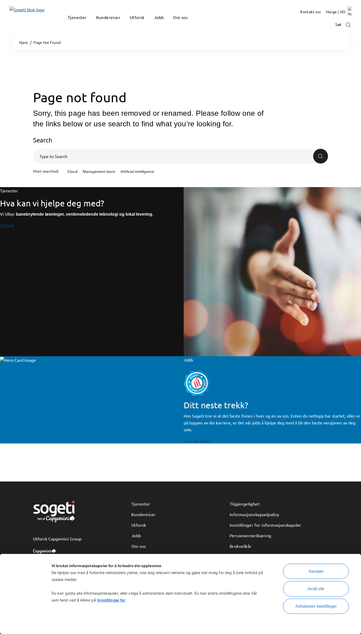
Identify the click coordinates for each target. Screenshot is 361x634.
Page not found (79, 97)
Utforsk (7, 225)
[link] (19, 17)
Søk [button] (339, 24)
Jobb (136, 535)
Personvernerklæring (250, 535)
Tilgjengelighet (245, 503)
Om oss (138, 546)
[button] (70, 25)
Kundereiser (143, 514)
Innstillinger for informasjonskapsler (265, 524)
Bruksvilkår (240, 546)
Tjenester (140, 503)
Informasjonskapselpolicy (254, 514)
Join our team (197, 440)
